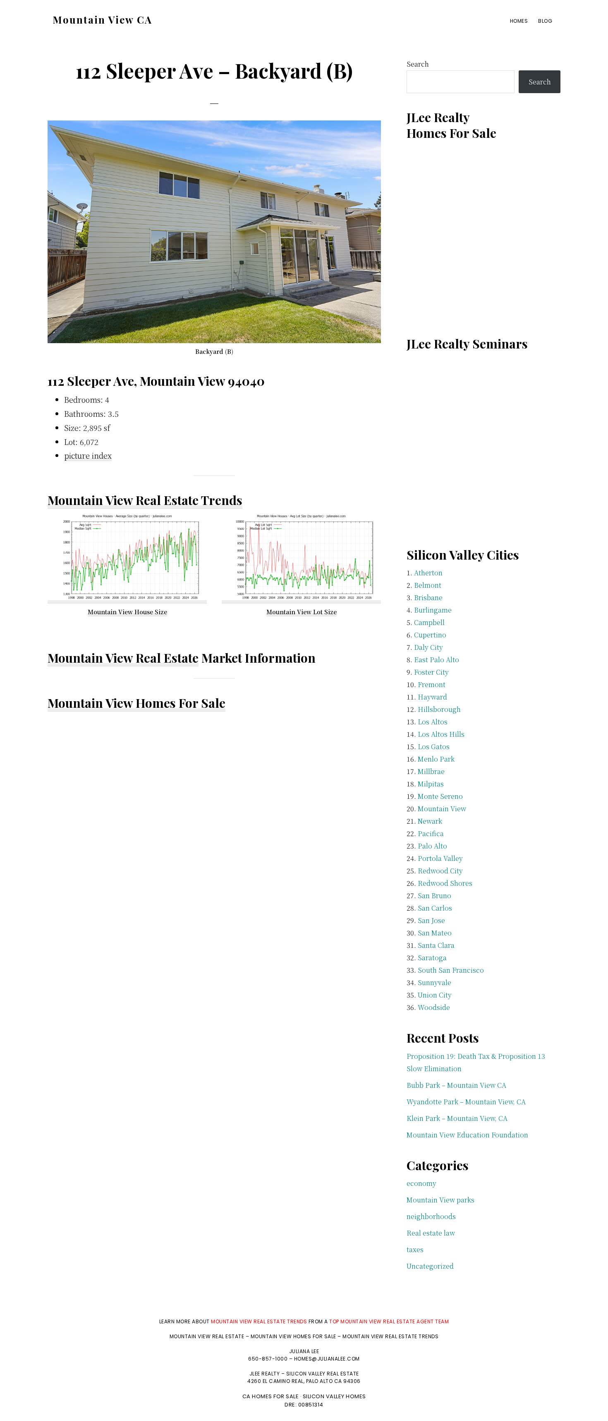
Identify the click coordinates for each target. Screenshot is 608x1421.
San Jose (431, 920)
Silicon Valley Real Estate (322, 1373)
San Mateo (435, 933)
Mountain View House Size (127, 612)
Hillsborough (439, 709)
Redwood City (440, 870)
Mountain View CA (102, 19)
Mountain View (442, 808)
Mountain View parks (440, 1200)
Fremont (431, 684)
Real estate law (431, 1233)
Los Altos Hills (441, 734)
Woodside (434, 1007)
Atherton (428, 572)
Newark (430, 821)
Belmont (427, 585)
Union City (435, 995)
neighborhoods (431, 1216)
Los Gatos (434, 746)
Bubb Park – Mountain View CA (456, 1085)
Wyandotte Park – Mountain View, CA (466, 1101)
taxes (415, 1249)
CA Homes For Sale (270, 1396)
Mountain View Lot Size (301, 612)
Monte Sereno (440, 796)
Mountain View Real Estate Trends (145, 500)
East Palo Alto (436, 659)
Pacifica (431, 833)
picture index (88, 455)
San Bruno (434, 895)
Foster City (431, 672)
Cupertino (430, 635)
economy (421, 1183)
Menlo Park (436, 759)
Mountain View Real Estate (123, 657)
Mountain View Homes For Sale (136, 703)
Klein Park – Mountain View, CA (457, 1118)
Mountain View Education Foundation (467, 1135)
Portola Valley (440, 858)
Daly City (428, 647)
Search (418, 64)
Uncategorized (430, 1266)
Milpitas (431, 784)
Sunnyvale (434, 982)
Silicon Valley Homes (334, 1396)
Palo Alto (432, 846)
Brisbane (428, 597)
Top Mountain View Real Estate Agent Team (389, 1321)
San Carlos (435, 908)
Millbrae (431, 771)
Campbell (429, 622)
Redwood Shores (445, 883)
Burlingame (433, 610)
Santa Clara (436, 945)
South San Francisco (451, 970)
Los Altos (433, 721)
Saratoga (432, 957)
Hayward (432, 697)
